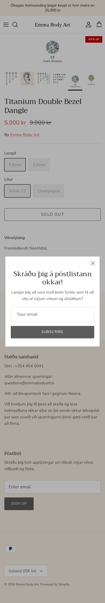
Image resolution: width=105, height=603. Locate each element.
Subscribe (52, 331)
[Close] (93, 263)
